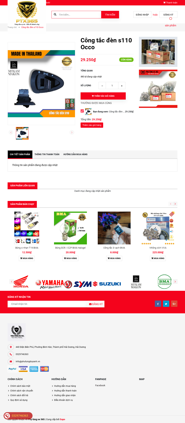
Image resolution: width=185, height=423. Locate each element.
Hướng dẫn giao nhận (65, 395)
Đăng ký (168, 14)
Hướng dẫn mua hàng (65, 386)
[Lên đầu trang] (180, 416)
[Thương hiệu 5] (135, 282)
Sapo (62, 419)
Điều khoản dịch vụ (63, 400)
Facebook (100, 385)
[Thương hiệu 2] (49, 282)
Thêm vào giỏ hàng (91, 125)
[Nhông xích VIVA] (157, 228)
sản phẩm (170, 25)
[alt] (164, 282)
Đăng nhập (142, 14)
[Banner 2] (158, 89)
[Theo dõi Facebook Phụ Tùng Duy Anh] (158, 304)
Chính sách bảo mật (20, 386)
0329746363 (22, 354)
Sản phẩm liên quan (22, 185)
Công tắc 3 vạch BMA (114, 247)
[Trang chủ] (27, 14)
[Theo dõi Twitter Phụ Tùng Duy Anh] (166, 304)
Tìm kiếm (110, 14)
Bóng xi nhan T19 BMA (26, 247)
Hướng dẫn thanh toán (65, 390)
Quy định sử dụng (18, 400)
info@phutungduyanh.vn (28, 361)
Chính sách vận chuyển (21, 390)
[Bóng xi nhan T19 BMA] (26, 228)
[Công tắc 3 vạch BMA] (114, 228)
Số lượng (86, 85)
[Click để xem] (41, 83)
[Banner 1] (158, 52)
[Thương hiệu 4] (106, 282)
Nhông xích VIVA (158, 247)
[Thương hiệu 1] (21, 282)
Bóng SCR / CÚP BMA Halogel (70, 247)
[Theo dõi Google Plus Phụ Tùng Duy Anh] (174, 304)
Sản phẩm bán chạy (22, 204)
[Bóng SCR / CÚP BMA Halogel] (70, 228)
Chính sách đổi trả (19, 395)
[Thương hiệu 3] (78, 282)
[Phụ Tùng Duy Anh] (17, 332)
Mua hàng (27, 258)
